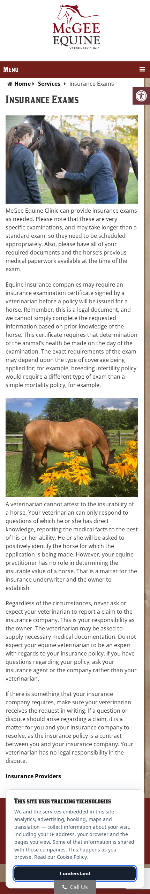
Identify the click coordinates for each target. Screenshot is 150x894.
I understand (75, 873)
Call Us (78, 887)
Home (22, 84)
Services (49, 84)
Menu (10, 69)
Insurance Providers (33, 776)
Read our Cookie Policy (60, 857)
